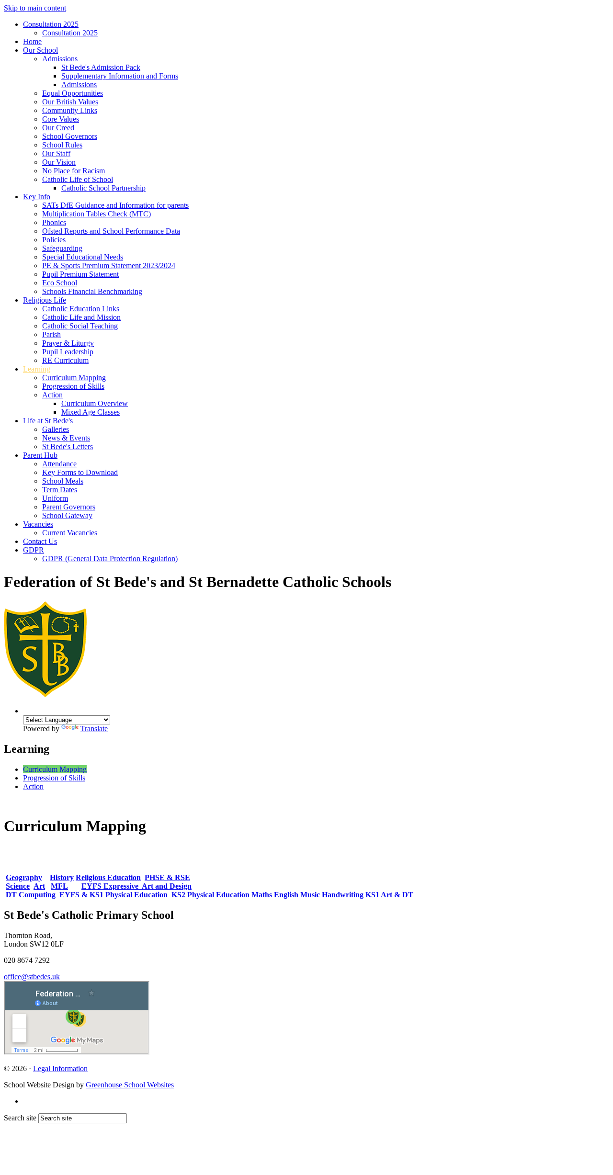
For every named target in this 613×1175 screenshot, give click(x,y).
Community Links (69, 110)
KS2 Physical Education (211, 895)
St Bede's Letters (67, 446)
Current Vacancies (69, 533)
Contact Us (40, 541)
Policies (54, 240)
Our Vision (59, 162)
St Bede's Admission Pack (100, 67)
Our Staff (56, 153)
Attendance (59, 464)
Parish (51, 334)
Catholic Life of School (77, 179)
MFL (59, 886)
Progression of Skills (73, 386)
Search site (20, 1118)
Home (32, 41)
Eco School (59, 283)
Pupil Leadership (67, 352)
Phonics (54, 222)
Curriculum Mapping (74, 377)
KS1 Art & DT (389, 895)
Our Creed (58, 128)
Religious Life (44, 300)
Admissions (60, 59)
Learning (36, 369)
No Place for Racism (73, 171)
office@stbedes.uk (32, 976)
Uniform (55, 498)
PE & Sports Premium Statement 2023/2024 (108, 265)
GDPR (33, 550)
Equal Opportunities (72, 93)
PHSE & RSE (167, 877)
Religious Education (108, 877)
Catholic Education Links (80, 309)
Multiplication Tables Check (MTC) (96, 214)
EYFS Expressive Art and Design (136, 886)
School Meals (62, 481)
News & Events (66, 438)
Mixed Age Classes (90, 412)
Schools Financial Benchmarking (92, 291)
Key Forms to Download (80, 472)
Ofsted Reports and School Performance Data (111, 231)
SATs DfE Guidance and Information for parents (115, 205)
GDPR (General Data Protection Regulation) (110, 558)
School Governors (69, 136)
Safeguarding (62, 248)
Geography (24, 877)
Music (310, 895)
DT (11, 895)
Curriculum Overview (94, 403)
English (286, 895)
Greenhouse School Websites (130, 1085)
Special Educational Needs (82, 257)
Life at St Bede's (48, 421)
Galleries (55, 429)
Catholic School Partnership (103, 188)
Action (52, 395)
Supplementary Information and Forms (119, 76)
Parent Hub (40, 455)
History (62, 877)
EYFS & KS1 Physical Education (113, 895)
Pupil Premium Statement (80, 274)
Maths (261, 895)
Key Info (36, 196)
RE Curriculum (65, 360)
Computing (37, 895)
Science (18, 886)
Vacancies (38, 524)
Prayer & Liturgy (68, 343)
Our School (40, 50)
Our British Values (70, 102)
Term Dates (59, 490)
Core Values (60, 119)
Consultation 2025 (51, 24)
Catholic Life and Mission (81, 317)
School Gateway (67, 515)
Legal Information (60, 1068)
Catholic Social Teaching (80, 326)
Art (39, 886)
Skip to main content (35, 8)
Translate (94, 728)
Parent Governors (68, 507)
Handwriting (342, 895)
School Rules (62, 145)
